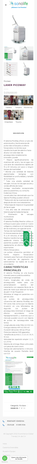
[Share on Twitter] (21, 408)
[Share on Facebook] (19, 408)
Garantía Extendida (10, 448)
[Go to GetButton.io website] (5, 462)
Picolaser (7, 81)
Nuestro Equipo (9, 451)
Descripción (18, 133)
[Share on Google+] (24, 408)
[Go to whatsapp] (4, 458)
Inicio (5, 444)
